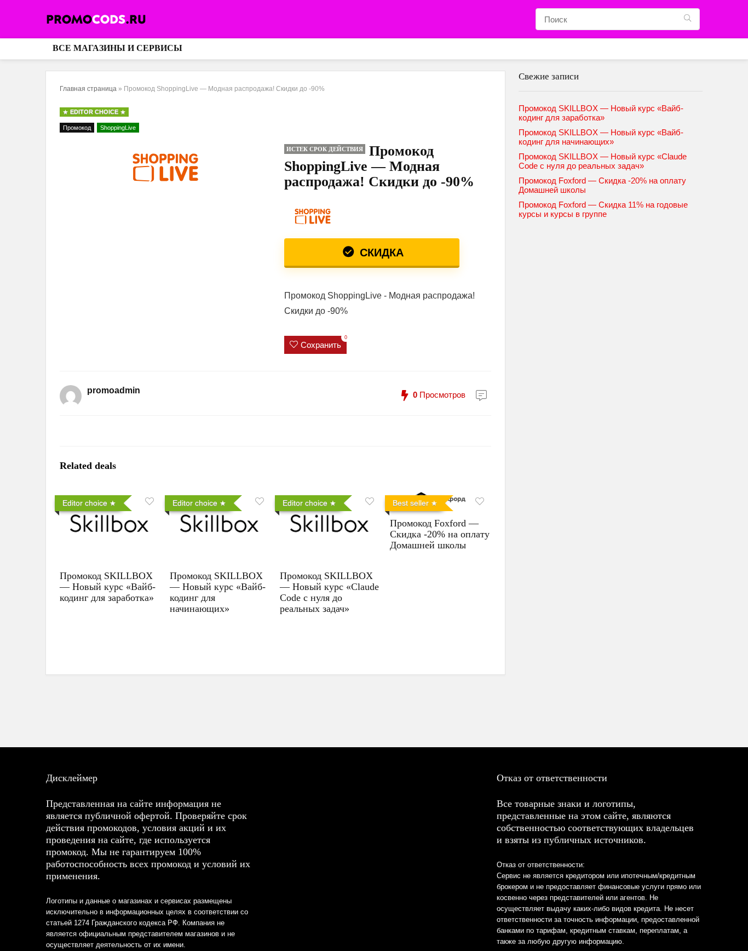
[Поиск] (687, 19)
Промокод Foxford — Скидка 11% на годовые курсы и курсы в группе (603, 209)
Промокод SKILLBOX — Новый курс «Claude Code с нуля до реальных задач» (329, 592)
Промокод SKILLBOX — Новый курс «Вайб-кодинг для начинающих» (601, 137)
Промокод (77, 127)
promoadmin (113, 390)
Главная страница (88, 89)
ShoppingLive (118, 127)
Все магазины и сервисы (117, 48)
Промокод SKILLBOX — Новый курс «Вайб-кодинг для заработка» (108, 586)
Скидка (380, 253)
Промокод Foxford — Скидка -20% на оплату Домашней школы (440, 534)
